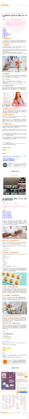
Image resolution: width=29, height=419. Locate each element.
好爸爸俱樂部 (25, 404)
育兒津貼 (3, 408)
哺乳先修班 (13, 402)
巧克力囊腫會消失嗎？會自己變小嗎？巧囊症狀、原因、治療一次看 (19, 13)
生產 (2, 404)
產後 (2, 405)
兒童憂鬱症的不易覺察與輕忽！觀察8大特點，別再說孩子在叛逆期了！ (12, 357)
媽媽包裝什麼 (25, 402)
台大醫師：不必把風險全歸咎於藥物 (6, 214)
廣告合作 (16, 413)
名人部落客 (17, 406)
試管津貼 (3, 400)
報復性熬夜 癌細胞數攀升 (22, 182)
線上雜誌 (24, 407)
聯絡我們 (19, 413)
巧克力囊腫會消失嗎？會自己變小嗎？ (6, 34)
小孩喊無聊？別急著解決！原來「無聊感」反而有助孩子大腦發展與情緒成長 (7, 193)
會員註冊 (21, 402)
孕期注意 (4, 203)
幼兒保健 (13, 403)
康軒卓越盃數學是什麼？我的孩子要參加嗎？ (8, 160)
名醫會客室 (13, 400)
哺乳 (2, 406)
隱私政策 (25, 390)
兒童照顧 (6, 404)
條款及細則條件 (22, 390)
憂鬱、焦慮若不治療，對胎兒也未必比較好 (7, 216)
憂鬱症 (8, 203)
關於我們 (9, 413)
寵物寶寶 (10, 403)
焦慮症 (11, 203)
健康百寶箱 (8, 13)
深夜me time (25, 401)
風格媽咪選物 (18, 408)
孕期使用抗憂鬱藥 (13, 254)
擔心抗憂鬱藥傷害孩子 (12, 221)
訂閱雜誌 (14, 413)
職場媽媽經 (24, 400)
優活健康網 (7, 142)
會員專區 (21, 404)
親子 (5, 13)
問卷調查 (21, 400)
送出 (25, 376)
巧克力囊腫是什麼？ (4, 29)
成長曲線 (6, 401)
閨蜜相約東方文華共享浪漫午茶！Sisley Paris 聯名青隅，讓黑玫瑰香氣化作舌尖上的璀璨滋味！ (22, 193)
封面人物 (17, 404)
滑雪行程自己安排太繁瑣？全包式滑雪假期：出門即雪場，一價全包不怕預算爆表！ (14, 193)
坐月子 (3, 407)
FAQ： (3, 219)
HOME (3, 13)
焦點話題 (17, 405)
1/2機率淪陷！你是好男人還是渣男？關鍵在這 (8, 159)
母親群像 (17, 407)
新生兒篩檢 (6, 402)
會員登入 (21, 403)
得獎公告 (21, 401)
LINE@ (17, 171)
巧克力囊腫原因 (4, 30)
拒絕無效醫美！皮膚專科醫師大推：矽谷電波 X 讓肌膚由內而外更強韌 (22, 188)
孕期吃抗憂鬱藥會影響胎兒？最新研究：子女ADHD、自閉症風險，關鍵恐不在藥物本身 (14, 343)
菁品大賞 (24, 409)
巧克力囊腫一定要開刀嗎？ (5, 35)
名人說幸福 (13, 401)
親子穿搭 (10, 401)
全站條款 (11, 413)
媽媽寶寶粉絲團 (13, 171)
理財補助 (10, 402)
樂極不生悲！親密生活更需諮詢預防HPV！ (8, 158)
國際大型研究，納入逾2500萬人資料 (6, 211)
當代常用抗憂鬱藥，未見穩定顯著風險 (6, 215)
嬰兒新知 (6, 400)
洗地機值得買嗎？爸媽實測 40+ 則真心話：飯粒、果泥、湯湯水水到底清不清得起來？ (11, 186)
